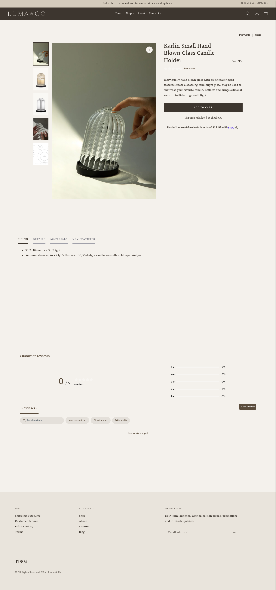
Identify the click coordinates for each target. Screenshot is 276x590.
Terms (19, 532)
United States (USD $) (253, 4)
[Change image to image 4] (40, 129)
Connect (154, 13)
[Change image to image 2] (40, 79)
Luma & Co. (55, 572)
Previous (244, 35)
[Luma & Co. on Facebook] (17, 562)
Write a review (248, 407)
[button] (198, 367)
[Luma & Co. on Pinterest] (21, 562)
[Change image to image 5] (40, 154)
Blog (82, 532)
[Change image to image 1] (40, 54)
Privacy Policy (24, 526)
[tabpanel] (138, 446)
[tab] (23, 240)
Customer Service (26, 521)
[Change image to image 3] (40, 104)
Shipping (190, 118)
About (141, 13)
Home (118, 13)
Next (258, 35)
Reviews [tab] (29, 408)
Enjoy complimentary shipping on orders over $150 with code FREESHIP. (138, 7)
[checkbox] (121, 420)
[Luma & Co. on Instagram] (25, 562)
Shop (129, 13)
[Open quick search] (247, 13)
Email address (177, 528)
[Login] (256, 13)
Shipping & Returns (28, 516)
